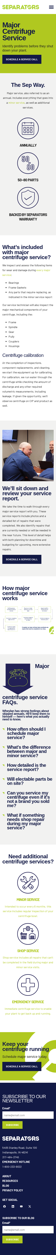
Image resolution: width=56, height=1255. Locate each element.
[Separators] (20, 7)
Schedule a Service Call (22, 59)
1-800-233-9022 (12, 1166)
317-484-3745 (10, 1157)
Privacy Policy (12, 1190)
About (6, 1176)
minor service (16, 102)
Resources (10, 1180)
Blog (5, 1185)
